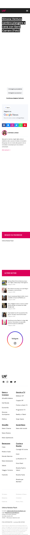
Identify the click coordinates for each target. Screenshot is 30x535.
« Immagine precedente (15, 89)
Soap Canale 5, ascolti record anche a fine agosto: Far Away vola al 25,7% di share (17, 313)
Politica (4, 419)
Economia (5, 408)
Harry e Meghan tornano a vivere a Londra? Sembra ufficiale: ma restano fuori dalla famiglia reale (18, 305)
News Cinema (6, 428)
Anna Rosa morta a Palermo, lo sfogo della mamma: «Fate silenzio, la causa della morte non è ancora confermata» (18, 322)
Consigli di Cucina (22, 449)
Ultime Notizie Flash (8, 241)
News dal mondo (21, 428)
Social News (20, 425)
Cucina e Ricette (19, 444)
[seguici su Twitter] (15, 382)
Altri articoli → (6, 150)
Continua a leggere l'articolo (15, 98)
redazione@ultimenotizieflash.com (16, 511)
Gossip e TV (20, 392)
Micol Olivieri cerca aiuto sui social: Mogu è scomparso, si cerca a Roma (18, 289)
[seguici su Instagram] (7, 382)
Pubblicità (4, 501)
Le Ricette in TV (21, 459)
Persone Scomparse (5, 413)
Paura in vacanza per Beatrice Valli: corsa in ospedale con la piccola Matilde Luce (18, 297)
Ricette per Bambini (19, 480)
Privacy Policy (19, 501)
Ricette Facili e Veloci (21, 469)
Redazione (4, 498)
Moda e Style (6, 452)
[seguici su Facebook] (3, 382)
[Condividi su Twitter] (16, 125)
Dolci (17, 454)
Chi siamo (4, 494)
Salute (4, 466)
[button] (27, 10)
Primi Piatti (19, 463)
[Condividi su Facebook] (4, 125)
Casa (3, 447)
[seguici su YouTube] (11, 382)
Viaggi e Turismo (7, 470)
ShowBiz (5, 425)
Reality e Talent (21, 414)
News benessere (7, 461)
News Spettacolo (7, 438)
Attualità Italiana (7, 398)
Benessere (6, 443)
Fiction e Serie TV (22, 405)
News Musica (6, 433)
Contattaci (18, 498)
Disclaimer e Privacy (21, 494)
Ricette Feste (20, 475)
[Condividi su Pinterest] (25, 125)
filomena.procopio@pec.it (12, 512)
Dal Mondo (5, 403)
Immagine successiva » (15, 93)
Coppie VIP (19, 400)
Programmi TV (20, 410)
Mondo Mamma (7, 456)
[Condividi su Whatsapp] (20, 125)
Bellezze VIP (20, 396)
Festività (5, 475)
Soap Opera (20, 419)
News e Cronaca (5, 393)
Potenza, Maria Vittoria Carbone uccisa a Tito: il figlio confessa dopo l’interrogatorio (18, 281)
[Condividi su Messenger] (8, 125)
